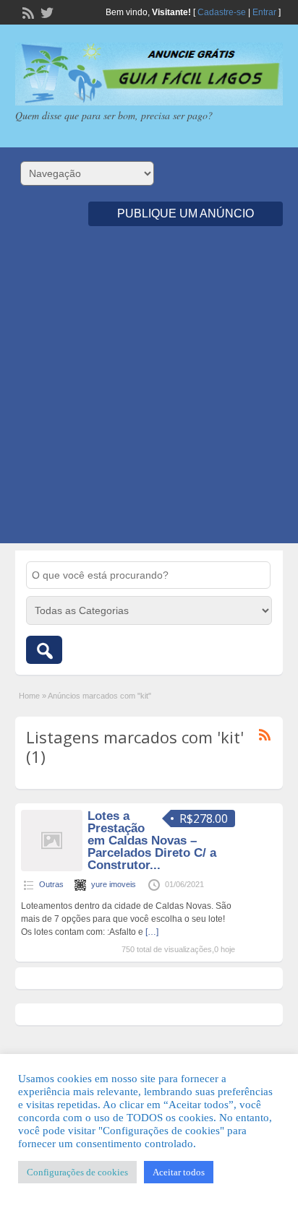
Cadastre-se (221, 12)
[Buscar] (44, 650)
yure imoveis (113, 884)
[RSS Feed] (27, 11)
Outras (51, 884)
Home (29, 695)
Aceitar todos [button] (179, 1172)
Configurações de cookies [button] (77, 1172)
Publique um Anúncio (185, 213)
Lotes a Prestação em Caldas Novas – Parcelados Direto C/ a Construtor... (152, 840)
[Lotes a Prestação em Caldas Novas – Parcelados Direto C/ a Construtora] (51, 868)
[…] (151, 932)
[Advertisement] (149, 394)
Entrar (264, 12)
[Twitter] (45, 11)
